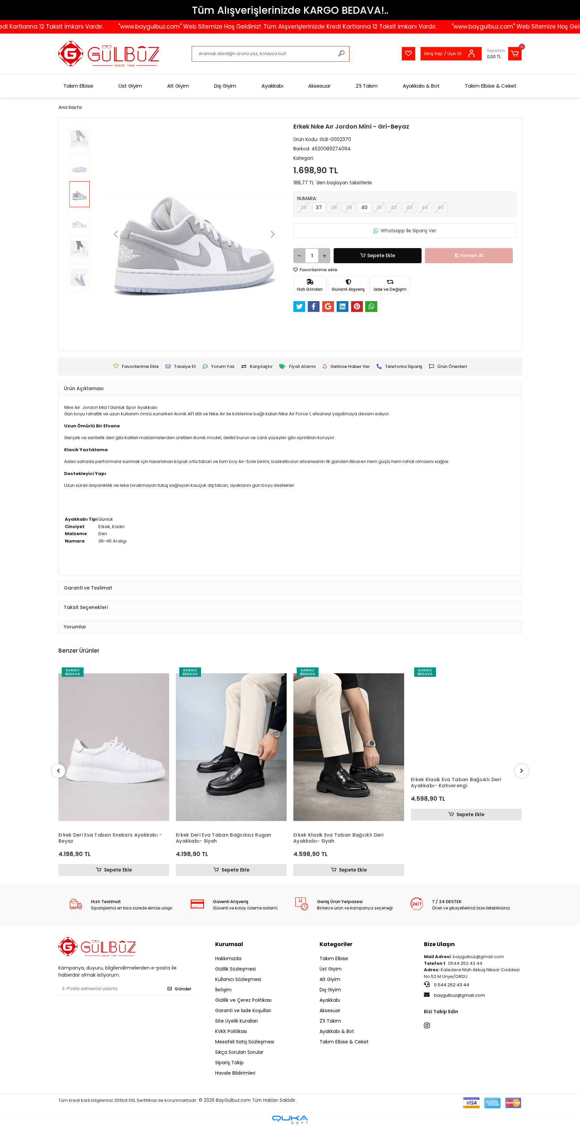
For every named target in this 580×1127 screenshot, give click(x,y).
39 (349, 207)
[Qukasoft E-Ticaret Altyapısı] (290, 1120)
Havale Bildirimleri (235, 1073)
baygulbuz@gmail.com (459, 995)
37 (319, 207)
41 (379, 207)
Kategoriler (336, 944)
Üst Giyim (130, 85)
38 (334, 207)
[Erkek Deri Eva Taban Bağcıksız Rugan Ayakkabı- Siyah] (231, 747)
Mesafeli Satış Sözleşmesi (244, 1041)
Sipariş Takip (229, 1062)
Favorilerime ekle (318, 270)
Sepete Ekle (381, 255)
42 (394, 207)
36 (304, 207)
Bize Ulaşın (439, 944)
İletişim (223, 989)
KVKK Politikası (231, 1031)
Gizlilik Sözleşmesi (235, 969)
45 (440, 207)
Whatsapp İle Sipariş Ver (408, 230)
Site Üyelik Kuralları (236, 1021)
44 (425, 207)
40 (364, 207)
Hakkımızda (228, 958)
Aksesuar (319, 85)
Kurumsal (229, 944)
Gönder (183, 989)
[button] (504, 53)
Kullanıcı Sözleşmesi (238, 979)
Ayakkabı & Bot (421, 85)
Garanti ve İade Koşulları (243, 1010)
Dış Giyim (225, 85)
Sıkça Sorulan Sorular (239, 1052)
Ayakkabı (272, 85)
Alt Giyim (178, 85)
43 (409, 207)
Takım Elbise (78, 85)
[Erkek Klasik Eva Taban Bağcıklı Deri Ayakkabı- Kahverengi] (466, 747)
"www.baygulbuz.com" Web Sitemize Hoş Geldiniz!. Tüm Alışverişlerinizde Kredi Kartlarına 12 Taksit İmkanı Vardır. (246, 26)
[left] (58, 770)
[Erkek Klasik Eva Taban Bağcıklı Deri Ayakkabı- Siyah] (348, 747)
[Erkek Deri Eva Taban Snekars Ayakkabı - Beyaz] (113, 747)
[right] (522, 770)
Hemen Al (471, 255)
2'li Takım (367, 85)
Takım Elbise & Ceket (491, 85)
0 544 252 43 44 (451, 985)
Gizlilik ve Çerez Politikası (243, 1000)
